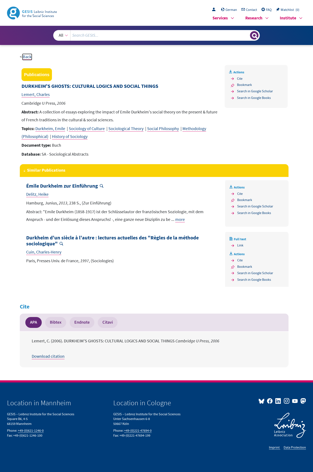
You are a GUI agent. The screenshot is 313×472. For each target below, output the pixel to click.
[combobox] (156, 35)
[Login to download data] (215, 10)
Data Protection (295, 447)
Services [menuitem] (220, 18)
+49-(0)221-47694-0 (138, 431)
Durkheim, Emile (50, 129)
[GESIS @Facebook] (270, 400)
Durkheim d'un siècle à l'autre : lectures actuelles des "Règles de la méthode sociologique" (112, 241)
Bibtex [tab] (56, 322)
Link (240, 245)
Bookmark (244, 85)
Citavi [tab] (107, 322)
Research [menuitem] (253, 18)
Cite (240, 79)
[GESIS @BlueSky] (262, 400)
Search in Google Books (254, 98)
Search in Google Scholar (255, 91)
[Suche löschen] (246, 35)
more (180, 219)
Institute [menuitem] (288, 18)
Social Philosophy (163, 129)
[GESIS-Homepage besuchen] (32, 12)
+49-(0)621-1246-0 (31, 431)
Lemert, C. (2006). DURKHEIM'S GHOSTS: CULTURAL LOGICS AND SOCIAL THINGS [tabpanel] (125, 348)
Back (27, 57)
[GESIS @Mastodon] (302, 400)
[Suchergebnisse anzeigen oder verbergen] (254, 35)
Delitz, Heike (37, 194)
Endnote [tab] (82, 322)
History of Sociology (70, 136)
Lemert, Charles (36, 94)
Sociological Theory (126, 129)
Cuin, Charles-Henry (43, 252)
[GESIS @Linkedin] (278, 400)
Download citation (48, 356)
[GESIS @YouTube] (295, 400)
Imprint (274, 447)
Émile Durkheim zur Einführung (62, 186)
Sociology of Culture (87, 129)
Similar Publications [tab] (46, 170)
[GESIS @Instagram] (287, 400)
